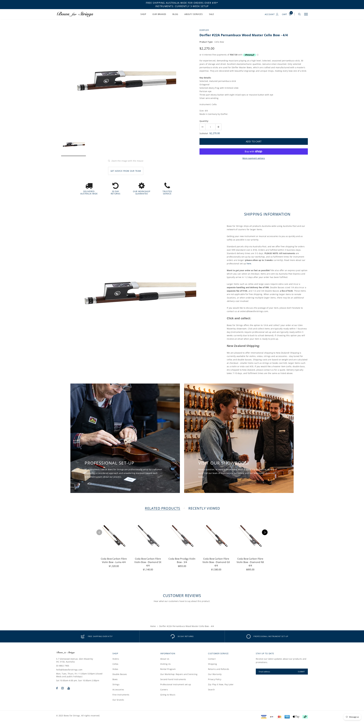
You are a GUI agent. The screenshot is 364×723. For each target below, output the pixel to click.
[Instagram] (62, 688)
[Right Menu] (306, 14)
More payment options (253, 158)
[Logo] (78, 14)
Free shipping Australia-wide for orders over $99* (182, 2)
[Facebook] (57, 688)
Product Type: (206, 41)
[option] (125, 79)
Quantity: (204, 121)
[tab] (162, 508)
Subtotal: (203, 133)
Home (153, 626)
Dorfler (204, 30)
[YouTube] (68, 688)
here (249, 263)
